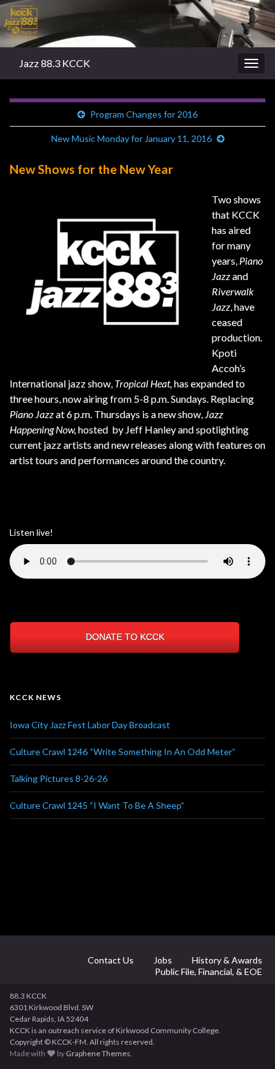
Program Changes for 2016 (144, 114)
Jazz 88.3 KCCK (54, 63)
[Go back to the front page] (137, 23)
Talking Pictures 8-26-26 (58, 778)
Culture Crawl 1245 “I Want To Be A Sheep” (97, 805)
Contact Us (110, 960)
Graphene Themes (98, 1053)
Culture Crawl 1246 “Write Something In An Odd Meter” (122, 751)
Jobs (162, 960)
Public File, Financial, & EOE (207, 971)
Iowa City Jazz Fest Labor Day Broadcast (90, 724)
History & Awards (226, 960)
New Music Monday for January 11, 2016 (131, 138)
